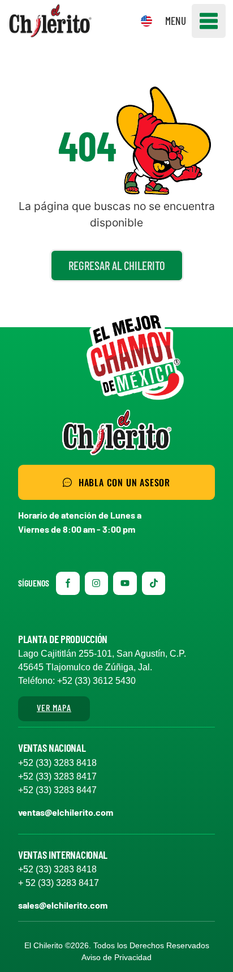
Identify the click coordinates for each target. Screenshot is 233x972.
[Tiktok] (154, 584)
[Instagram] (97, 584)
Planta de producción (62, 638)
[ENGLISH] (146, 21)
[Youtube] (125, 584)
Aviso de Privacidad (116, 957)
